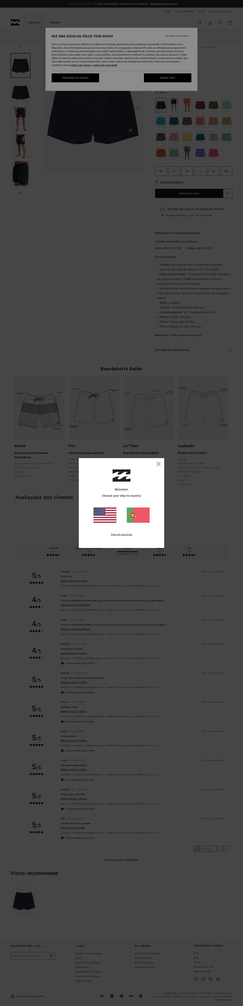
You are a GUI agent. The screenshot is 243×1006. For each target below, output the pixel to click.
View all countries (121, 534)
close (158, 464)
